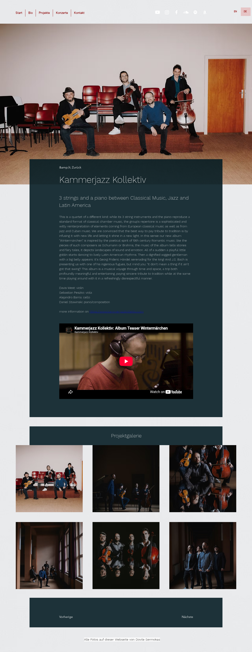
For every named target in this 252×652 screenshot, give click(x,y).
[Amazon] (205, 12)
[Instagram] (167, 12)
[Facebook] (176, 12)
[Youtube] (157, 12)
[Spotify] (195, 12)
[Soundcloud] (186, 12)
